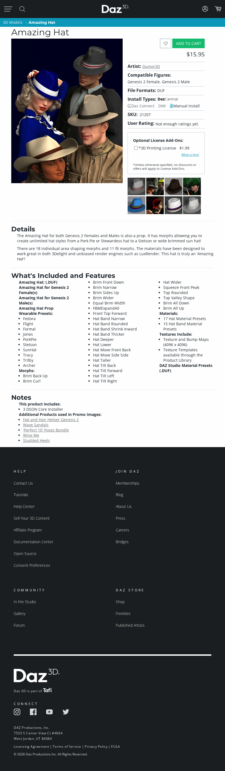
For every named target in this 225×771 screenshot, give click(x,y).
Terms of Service (67, 746)
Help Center (24, 506)
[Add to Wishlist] (165, 43)
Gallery (19, 613)
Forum (19, 625)
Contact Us (23, 483)
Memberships (127, 483)
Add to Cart (188, 43)
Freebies (123, 613)
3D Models (12, 22)
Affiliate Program (28, 530)
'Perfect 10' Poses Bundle (46, 430)
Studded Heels (36, 440)
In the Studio (25, 601)
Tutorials (21, 494)
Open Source (25, 553)
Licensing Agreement (31, 746)
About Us (124, 506)
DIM (162, 105)
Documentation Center (33, 541)
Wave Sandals (36, 424)
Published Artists (130, 625)
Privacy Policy (96, 746)
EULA (115, 746)
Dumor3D (151, 66)
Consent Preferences (32, 565)
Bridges (122, 541)
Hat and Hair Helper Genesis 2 (51, 419)
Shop (120, 601)
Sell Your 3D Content (32, 518)
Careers (122, 530)
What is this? (190, 155)
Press (120, 518)
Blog (119, 494)
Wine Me (31, 435)
